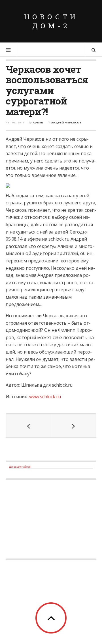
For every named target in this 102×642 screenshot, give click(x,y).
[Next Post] (73, 425)
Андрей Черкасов (66, 122)
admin (38, 122)
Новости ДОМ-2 (51, 21)
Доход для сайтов (20, 466)
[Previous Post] (28, 425)
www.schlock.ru (45, 396)
